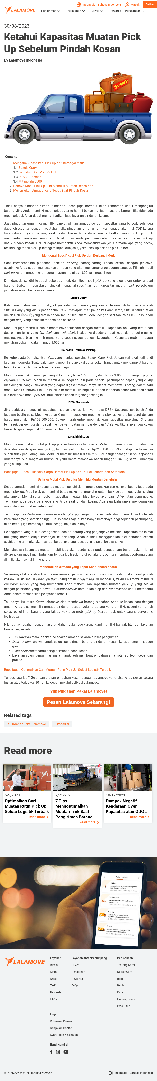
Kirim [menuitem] (53, 971)
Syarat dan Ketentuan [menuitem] (64, 1034)
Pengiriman (48, 10)
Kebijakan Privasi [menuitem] (61, 1021)
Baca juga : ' (64, 472)
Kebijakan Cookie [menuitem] (61, 1028)
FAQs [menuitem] (53, 999)
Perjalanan (74, 10)
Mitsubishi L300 (30, 181)
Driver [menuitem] (53, 978)
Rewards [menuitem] (55, 992)
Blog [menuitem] (120, 978)
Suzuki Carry (28, 168)
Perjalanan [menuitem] (78, 971)
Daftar (150, 4)
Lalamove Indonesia (25, 60)
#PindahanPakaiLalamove (26, 724)
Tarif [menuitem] (53, 985)
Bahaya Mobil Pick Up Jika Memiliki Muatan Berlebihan (53, 186)
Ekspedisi (62, 724)
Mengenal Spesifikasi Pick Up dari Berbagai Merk (48, 163)
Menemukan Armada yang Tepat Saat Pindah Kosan (51, 190)
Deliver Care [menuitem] (124, 971)
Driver (95, 10)
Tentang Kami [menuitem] (126, 965)
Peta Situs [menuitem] (123, 1006)
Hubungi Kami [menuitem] (126, 999)
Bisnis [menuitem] (54, 965)
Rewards (115, 10)
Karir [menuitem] (120, 992)
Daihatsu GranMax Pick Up (38, 172)
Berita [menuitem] (121, 985)
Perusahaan (133, 10)
